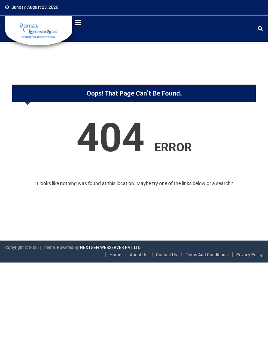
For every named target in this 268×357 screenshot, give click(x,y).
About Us (138, 254)
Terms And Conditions (207, 254)
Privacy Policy (249, 254)
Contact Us (166, 254)
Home (115, 254)
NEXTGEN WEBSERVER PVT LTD (110, 247)
